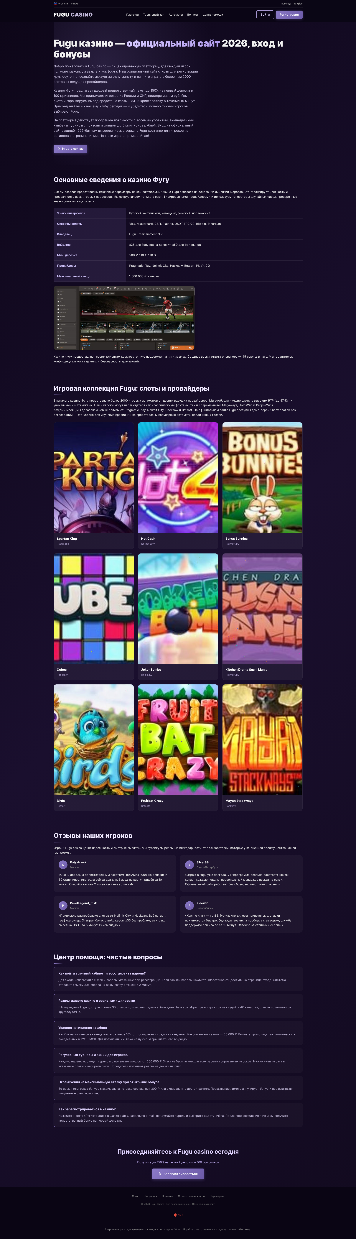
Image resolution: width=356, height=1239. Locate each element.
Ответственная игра (191, 1196)
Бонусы (192, 14)
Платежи (132, 14)
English (298, 3)
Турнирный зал (153, 14)
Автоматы (176, 14)
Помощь (286, 3)
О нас (135, 1196)
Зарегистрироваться (181, 1174)
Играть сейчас (72, 148)
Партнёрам (217, 1196)
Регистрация (289, 14)
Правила (167, 1196)
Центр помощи (212, 14)
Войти (265, 14)
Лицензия (150, 1196)
